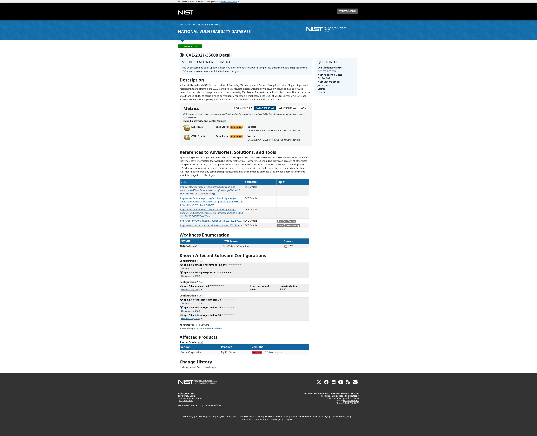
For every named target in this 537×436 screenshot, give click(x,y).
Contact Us (196, 405)
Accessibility (201, 416)
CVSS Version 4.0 (243, 107)
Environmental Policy (301, 416)
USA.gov (288, 419)
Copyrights (232, 416)
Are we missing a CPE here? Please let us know (201, 328)
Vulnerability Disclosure (251, 416)
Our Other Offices (212, 405)
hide (202, 261)
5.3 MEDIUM (236, 127)
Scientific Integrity (321, 416)
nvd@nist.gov (207, 175)
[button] (347, 11)
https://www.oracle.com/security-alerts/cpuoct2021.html (210, 225)
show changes (209, 367)
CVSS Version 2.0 (287, 107)
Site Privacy (188, 416)
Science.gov (276, 419)
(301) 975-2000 (185, 400)
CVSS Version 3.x (265, 107)
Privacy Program (217, 416)
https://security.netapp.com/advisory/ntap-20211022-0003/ (211, 220)
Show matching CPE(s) (190, 268)
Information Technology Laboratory (199, 24)
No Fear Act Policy (273, 416)
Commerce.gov (261, 419)
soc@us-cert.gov (351, 400)
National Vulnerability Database (214, 31)
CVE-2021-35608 (327, 71)
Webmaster (183, 405)
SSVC (303, 107)
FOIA (286, 416)
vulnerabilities (189, 46)
